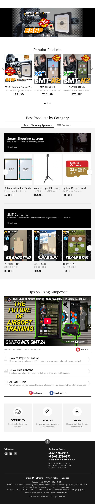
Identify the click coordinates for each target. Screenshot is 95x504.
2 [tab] (47, 103)
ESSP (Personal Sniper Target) (18, 87)
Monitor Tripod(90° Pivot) (47, 187)
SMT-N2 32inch (47, 87)
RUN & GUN (40, 263)
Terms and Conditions (33, 477)
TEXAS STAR (69, 263)
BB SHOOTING (11, 263)
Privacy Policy (52, 477)
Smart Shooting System (37, 125)
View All (10, 147)
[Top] (47, 441)
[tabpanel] (18, 77)
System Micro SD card (74, 187)
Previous (3, 68)
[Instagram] (6, 453)
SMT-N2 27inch (77, 87)
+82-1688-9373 (58, 453)
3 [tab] (50, 103)
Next (92, 68)
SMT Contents (64, 125)
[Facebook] (15, 453)
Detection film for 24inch (17, 187)
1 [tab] (45, 103)
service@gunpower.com (61, 459)
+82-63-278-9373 (59, 456)
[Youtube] (10, 453)
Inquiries (65, 477)
